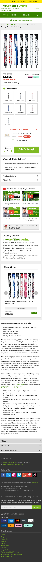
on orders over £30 (19, 243)
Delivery (4, 541)
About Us (7, 180)
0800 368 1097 (7, 11)
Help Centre (5, 550)
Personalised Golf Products (10, 552)
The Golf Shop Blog (7, 556)
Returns (3, 548)
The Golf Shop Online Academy (11, 554)
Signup (36, 507)
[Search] (37, 15)
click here (34, 482)
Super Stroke (11, 25)
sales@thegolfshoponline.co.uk (13, 464)
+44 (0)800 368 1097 (9, 462)
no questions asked (21, 245)
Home (13, 15)
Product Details (9, 176)
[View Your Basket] (36, 8)
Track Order (5, 545)
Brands (26, 15)
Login (3, 535)
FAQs (3, 543)
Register (4, 537)
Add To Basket (26, 149)
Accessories (21, 25)
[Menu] (4, 15)
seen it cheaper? (18, 248)
